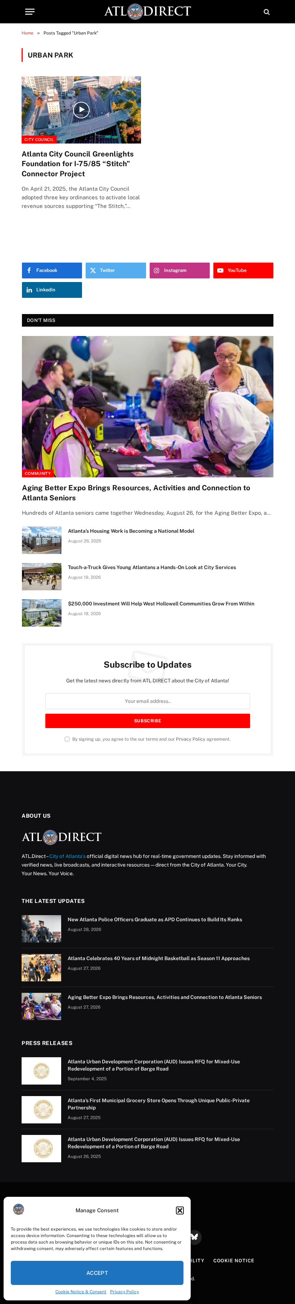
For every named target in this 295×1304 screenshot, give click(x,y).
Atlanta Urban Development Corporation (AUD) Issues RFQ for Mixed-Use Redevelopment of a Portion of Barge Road (154, 1065)
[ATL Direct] (147, 11)
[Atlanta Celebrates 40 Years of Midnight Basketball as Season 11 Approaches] (41, 967)
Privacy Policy (124, 1291)
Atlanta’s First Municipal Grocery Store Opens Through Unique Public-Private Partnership (159, 1104)
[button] (179, 1210)
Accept (97, 1273)
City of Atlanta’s (67, 856)
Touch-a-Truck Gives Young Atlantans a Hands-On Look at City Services (152, 567)
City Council (39, 139)
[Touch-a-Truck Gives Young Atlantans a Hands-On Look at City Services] (42, 576)
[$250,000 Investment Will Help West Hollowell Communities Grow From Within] (42, 613)
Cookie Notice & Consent (80, 1291)
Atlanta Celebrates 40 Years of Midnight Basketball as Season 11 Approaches (159, 958)
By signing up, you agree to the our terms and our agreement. (151, 739)
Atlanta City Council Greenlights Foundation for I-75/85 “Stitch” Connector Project (78, 164)
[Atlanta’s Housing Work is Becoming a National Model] (42, 540)
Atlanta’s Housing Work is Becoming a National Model (131, 531)
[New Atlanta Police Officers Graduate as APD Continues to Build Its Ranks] (41, 928)
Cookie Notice (233, 1260)
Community (38, 473)
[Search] (266, 12)
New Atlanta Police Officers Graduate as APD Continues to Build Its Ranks (155, 919)
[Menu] (30, 12)
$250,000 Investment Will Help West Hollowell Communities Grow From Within (161, 603)
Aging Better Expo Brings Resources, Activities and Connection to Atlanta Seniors (136, 492)
